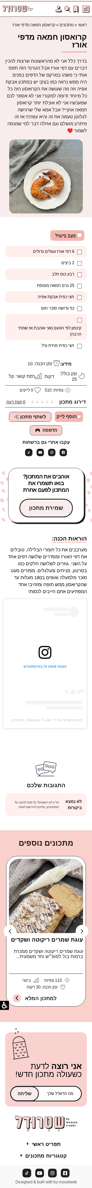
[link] (75, 8)
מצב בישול (66, 235)
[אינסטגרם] (51, 452)
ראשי (82, 25)
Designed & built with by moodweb (46, 1182)
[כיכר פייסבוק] (63, 452)
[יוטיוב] (40, 452)
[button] (85, 9)
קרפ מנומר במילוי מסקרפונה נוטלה (46, 942)
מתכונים (67, 25)
